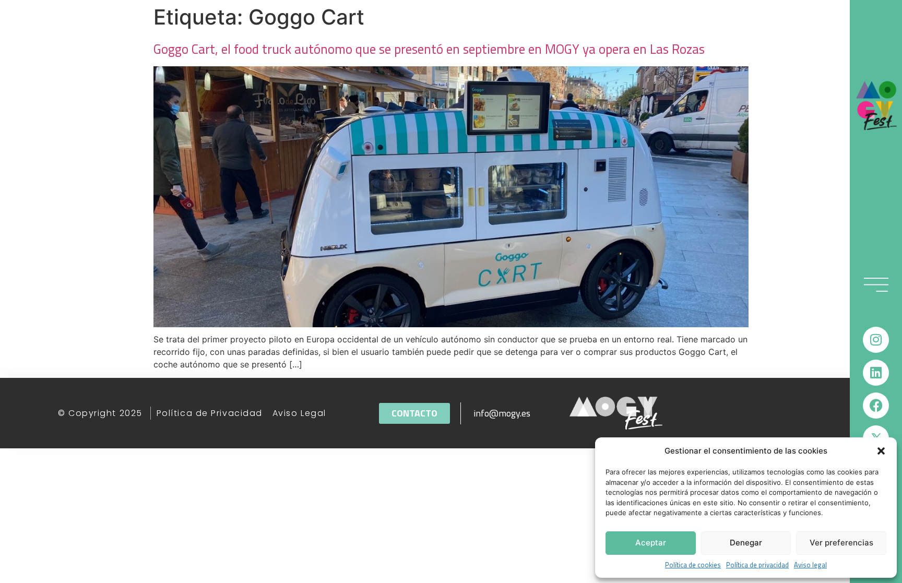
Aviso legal (810, 565)
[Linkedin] (876, 373)
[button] (881, 451)
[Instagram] (876, 340)
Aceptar (650, 543)
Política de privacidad (757, 565)
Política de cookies (693, 565)
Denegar (746, 543)
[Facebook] (876, 405)
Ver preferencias (841, 543)
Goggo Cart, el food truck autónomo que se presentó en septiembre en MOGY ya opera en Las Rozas (429, 49)
